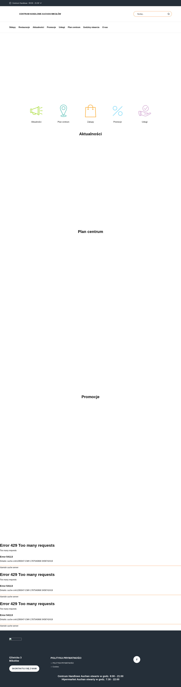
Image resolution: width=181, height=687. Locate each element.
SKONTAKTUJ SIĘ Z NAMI (24, 669)
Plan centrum (74, 27)
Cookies (56, 667)
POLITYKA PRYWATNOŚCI (63, 663)
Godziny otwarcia (91, 27)
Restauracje (24, 27)
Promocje (51, 27)
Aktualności (38, 27)
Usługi (62, 27)
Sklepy (12, 27)
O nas (105, 27)
